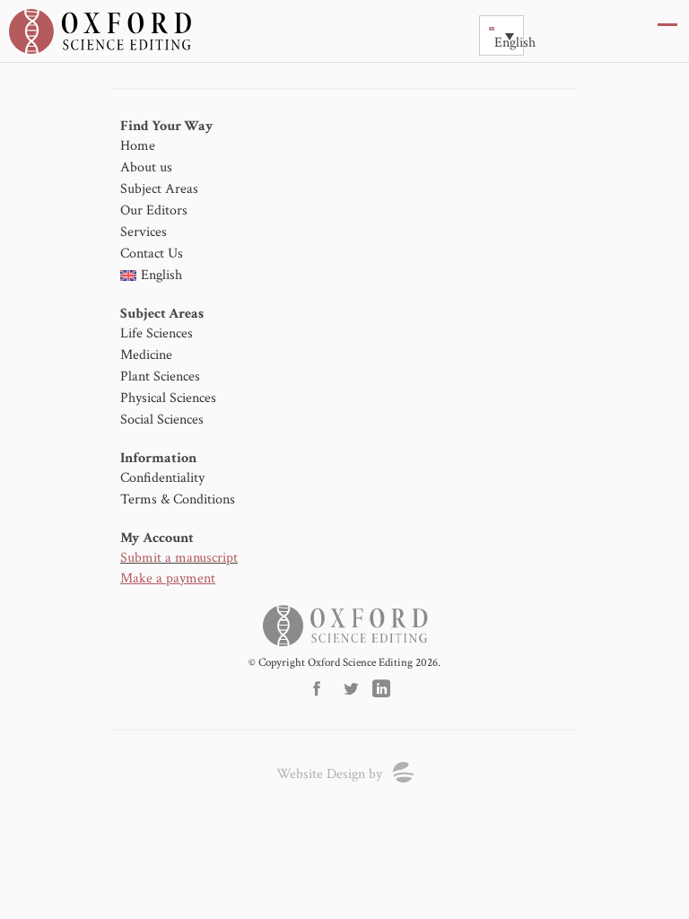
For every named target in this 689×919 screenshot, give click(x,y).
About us (146, 167)
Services (143, 232)
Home (137, 145)
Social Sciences (162, 419)
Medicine (146, 355)
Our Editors (154, 210)
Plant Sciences (160, 376)
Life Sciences (156, 333)
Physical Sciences (168, 398)
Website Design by (329, 774)
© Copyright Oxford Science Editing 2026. (344, 662)
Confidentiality (162, 477)
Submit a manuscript (179, 557)
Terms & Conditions (177, 499)
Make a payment (167, 578)
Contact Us (151, 253)
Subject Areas (159, 188)
